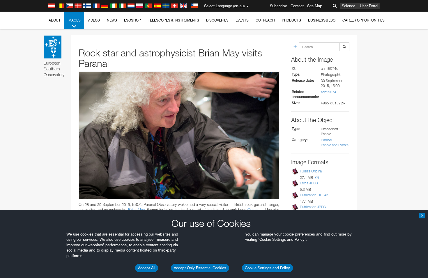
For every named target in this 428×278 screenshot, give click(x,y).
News (112, 20)
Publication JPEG (313, 207)
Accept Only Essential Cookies (200, 267)
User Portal (369, 5)
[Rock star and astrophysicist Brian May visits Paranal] (179, 135)
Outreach (265, 20)
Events (242, 20)
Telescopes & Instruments (173, 20)
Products (291, 20)
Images (74, 20)
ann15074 (328, 92)
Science (348, 5)
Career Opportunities (363, 20)
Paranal (326, 140)
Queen (253, 209)
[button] (317, 177)
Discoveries (217, 20)
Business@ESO (321, 20)
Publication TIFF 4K (314, 195)
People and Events (335, 145)
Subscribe (278, 5)
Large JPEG (309, 183)
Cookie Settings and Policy (267, 267)
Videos (94, 20)
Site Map (314, 5)
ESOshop (132, 20)
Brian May (136, 209)
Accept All (146, 267)
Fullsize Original (311, 171)
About (55, 20)
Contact (297, 5)
